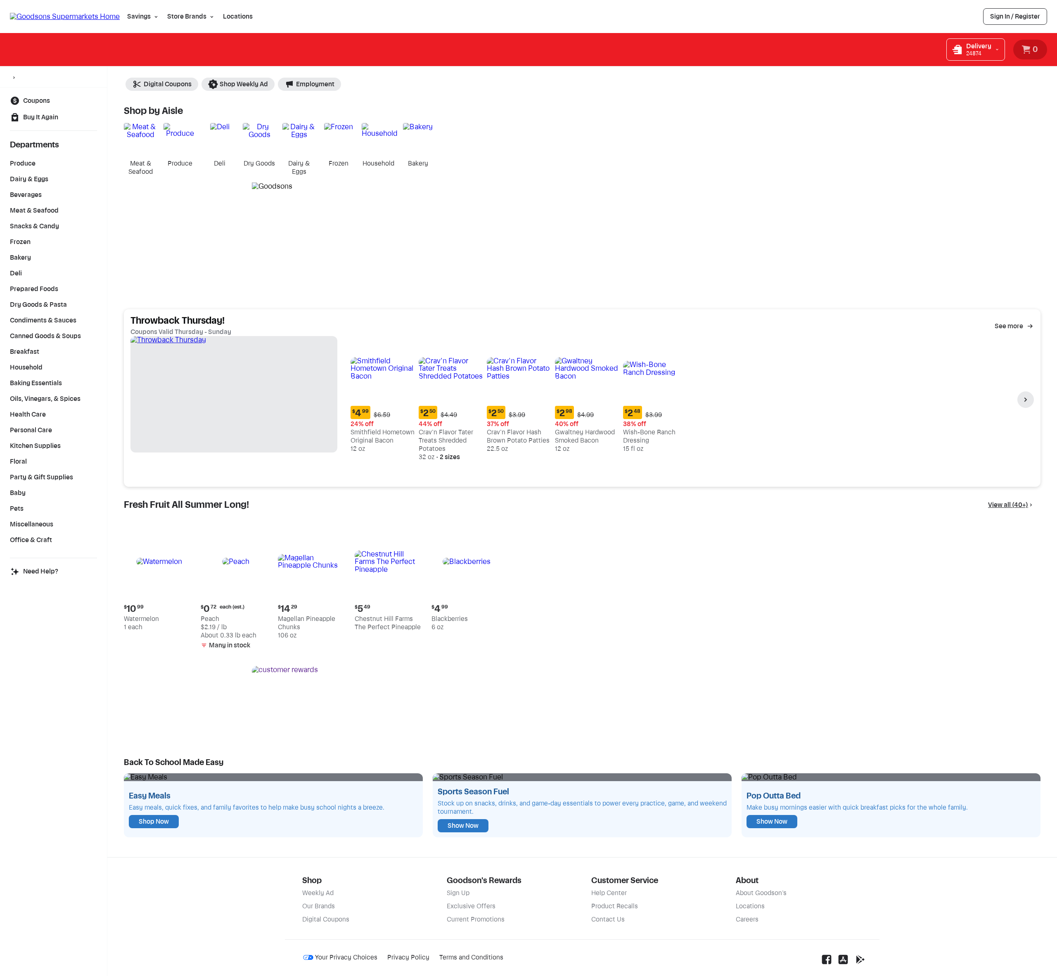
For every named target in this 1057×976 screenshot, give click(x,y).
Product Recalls (614, 906)
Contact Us (608, 919)
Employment (315, 84)
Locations (238, 16)
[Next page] (1025, 399)
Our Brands (318, 906)
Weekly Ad (318, 893)
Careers (747, 919)
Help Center (609, 893)
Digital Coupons (168, 84)
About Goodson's (761, 893)
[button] (383, 395)
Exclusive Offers (471, 906)
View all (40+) (1008, 505)
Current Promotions (476, 919)
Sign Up (458, 893)
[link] (1015, 16)
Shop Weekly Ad (244, 84)
